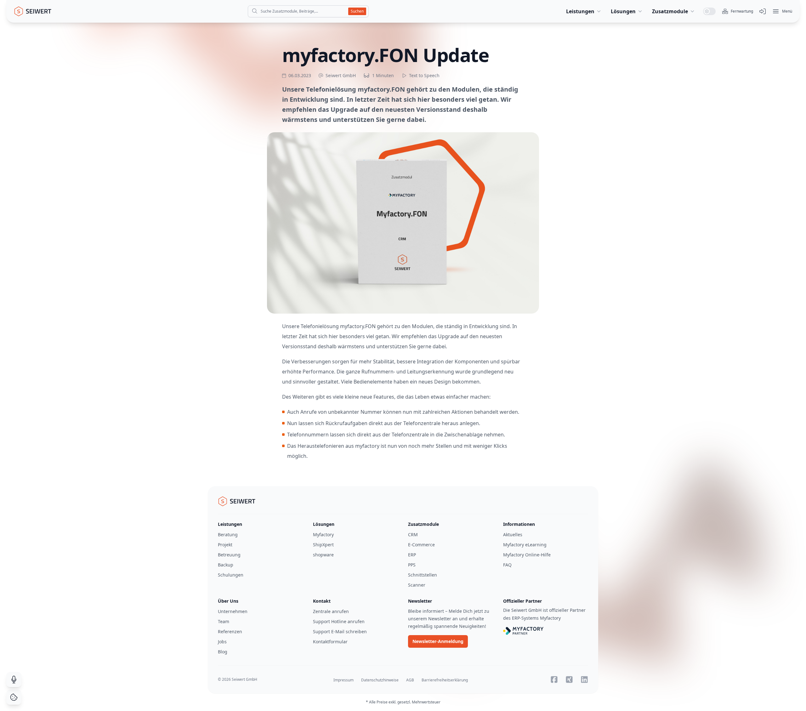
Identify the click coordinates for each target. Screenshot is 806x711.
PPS (412, 565)
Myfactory (323, 535)
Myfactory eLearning (525, 545)
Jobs (222, 642)
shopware (323, 555)
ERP (412, 555)
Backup (225, 565)
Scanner (416, 585)
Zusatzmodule (670, 11)
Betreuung (229, 555)
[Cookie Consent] (13, 697)
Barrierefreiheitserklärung (445, 680)
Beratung (228, 535)
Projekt (225, 545)
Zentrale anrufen (331, 611)
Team (223, 621)
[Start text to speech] (403, 75)
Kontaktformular (330, 642)
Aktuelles (512, 535)
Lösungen (623, 11)
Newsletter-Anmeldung (437, 641)
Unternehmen (232, 611)
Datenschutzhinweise (380, 680)
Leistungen (580, 11)
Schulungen (230, 575)
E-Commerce (421, 545)
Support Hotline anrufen (339, 621)
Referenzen (230, 631)
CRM (413, 535)
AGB (410, 680)
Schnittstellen (422, 575)
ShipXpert (323, 545)
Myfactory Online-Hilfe (527, 555)
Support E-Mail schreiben (340, 631)
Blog (222, 652)
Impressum (343, 680)
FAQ (507, 565)
